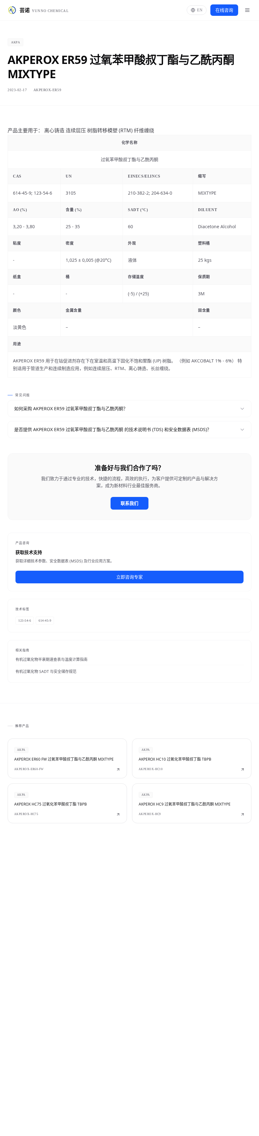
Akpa (15, 42)
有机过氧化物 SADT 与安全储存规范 (45, 671)
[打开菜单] (247, 10)
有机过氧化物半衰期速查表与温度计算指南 (51, 659)
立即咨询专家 (129, 577)
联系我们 (129, 503)
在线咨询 (224, 10)
